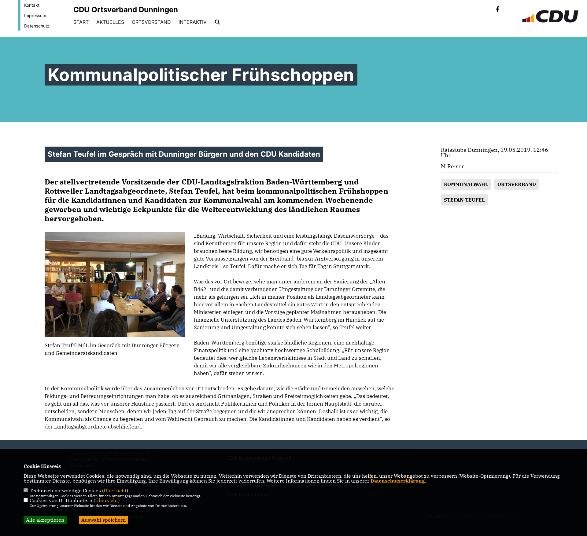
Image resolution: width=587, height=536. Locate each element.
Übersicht (115, 490)
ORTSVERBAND (516, 184)
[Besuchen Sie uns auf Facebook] (497, 10)
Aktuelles (110, 22)
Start (81, 22)
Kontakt (31, 5)
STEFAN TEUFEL (464, 199)
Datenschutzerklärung (398, 481)
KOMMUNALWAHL (466, 184)
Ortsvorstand (151, 22)
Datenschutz (37, 25)
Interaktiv (193, 22)
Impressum (35, 15)
